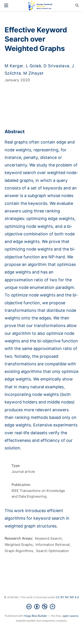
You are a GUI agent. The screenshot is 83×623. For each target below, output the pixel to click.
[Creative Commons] (41, 606)
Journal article (23, 471)
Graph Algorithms (19, 551)
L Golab (33, 65)
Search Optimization (52, 551)
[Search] (77, 5)
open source (70, 615)
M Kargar (14, 65)
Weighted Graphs (19, 544)
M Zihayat (33, 73)
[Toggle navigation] (6, 5)
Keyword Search (48, 538)
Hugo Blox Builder (35, 615)
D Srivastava (56, 65)
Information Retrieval (53, 544)
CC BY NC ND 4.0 (67, 597)
